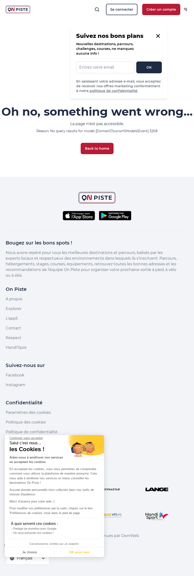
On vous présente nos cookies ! (33, 533)
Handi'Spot (16, 347)
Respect (14, 338)
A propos (14, 299)
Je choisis (29, 552)
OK (149, 67)
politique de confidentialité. (113, 91)
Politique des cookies (26, 422)
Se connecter (121, 9)
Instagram (15, 385)
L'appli (12, 318)
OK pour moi (79, 552)
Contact (13, 328)
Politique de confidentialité (31, 432)
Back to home (97, 148)
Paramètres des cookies (28, 412)
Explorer (14, 308)
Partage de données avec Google (35, 528)
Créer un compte (161, 9)
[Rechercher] (97, 9)
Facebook (15, 375)
